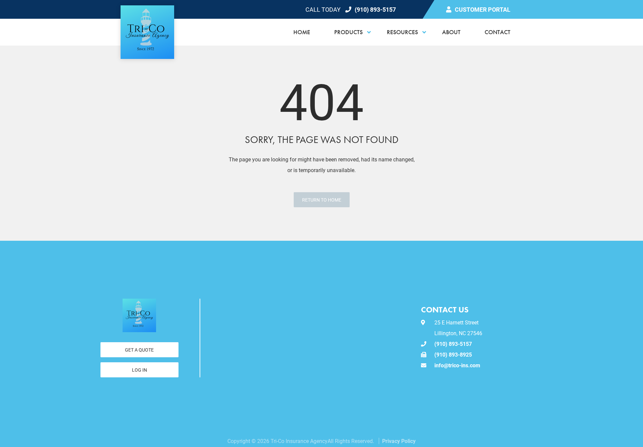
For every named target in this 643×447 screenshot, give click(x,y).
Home (301, 32)
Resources (402, 32)
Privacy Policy (399, 440)
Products (348, 32)
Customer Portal (482, 9)
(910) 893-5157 (375, 9)
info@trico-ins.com (457, 365)
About (451, 32)
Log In (139, 370)
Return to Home (321, 200)
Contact (497, 32)
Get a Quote (139, 350)
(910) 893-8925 (453, 354)
